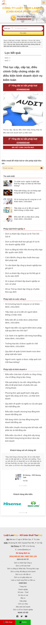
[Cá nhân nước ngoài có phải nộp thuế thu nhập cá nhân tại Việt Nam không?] (7, 183)
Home (5, 40)
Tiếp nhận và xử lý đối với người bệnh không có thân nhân (26, 209)
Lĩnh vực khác (23, 604)
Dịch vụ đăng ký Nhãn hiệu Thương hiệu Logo (23, 568)
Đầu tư (23, 598)
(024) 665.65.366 (16, 556)
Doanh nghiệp (23, 589)
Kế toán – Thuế (23, 592)
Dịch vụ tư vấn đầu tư (23, 574)
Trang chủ (23, 586)
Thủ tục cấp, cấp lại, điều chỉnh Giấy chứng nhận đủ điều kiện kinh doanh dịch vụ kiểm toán (22, 42)
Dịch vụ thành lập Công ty (23, 563)
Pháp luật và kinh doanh (14, 369)
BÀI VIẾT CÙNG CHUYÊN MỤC (23, 147)
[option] (23, 467)
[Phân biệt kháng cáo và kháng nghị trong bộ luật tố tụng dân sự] (7, 193)
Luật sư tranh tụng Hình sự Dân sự (23, 580)
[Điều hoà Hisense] (12, 504)
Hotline (24, 622)
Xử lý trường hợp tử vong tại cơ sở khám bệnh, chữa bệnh (27, 200)
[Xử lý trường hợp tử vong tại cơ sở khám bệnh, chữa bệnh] (7, 201)
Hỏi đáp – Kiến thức (21, 40)
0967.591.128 (31, 556)
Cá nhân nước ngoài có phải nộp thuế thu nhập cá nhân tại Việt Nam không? (27, 183)
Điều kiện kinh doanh (23, 607)
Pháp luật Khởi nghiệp (13, 229)
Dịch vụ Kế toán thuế (23, 566)
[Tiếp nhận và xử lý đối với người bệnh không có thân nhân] (7, 210)
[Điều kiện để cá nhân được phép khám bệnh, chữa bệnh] (7, 219)
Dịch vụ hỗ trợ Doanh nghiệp (23, 609)
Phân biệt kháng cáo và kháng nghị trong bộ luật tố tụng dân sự (27, 192)
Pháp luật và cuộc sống (14, 299)
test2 (7, 60)
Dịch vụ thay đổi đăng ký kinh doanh (23, 571)
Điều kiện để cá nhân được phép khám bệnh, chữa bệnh (26, 218)
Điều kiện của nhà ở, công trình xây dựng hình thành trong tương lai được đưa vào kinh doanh (22, 438)
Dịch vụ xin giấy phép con (23, 577)
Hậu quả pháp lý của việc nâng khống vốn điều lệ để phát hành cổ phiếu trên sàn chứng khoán (22, 385)
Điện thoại (8, 622)
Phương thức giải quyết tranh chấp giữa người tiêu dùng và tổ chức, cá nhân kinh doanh (22, 396)
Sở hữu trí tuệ (23, 595)
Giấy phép (11, 40)
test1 (7, 58)
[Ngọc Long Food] (33, 504)
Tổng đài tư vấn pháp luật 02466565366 (24, 87)
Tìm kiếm (23, 33)
